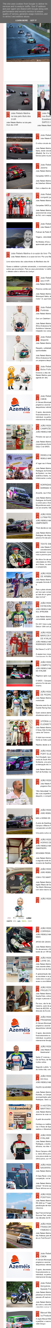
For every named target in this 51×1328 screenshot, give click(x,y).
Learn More (21, 20)
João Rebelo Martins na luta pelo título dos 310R (21, 116)
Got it (33, 20)
